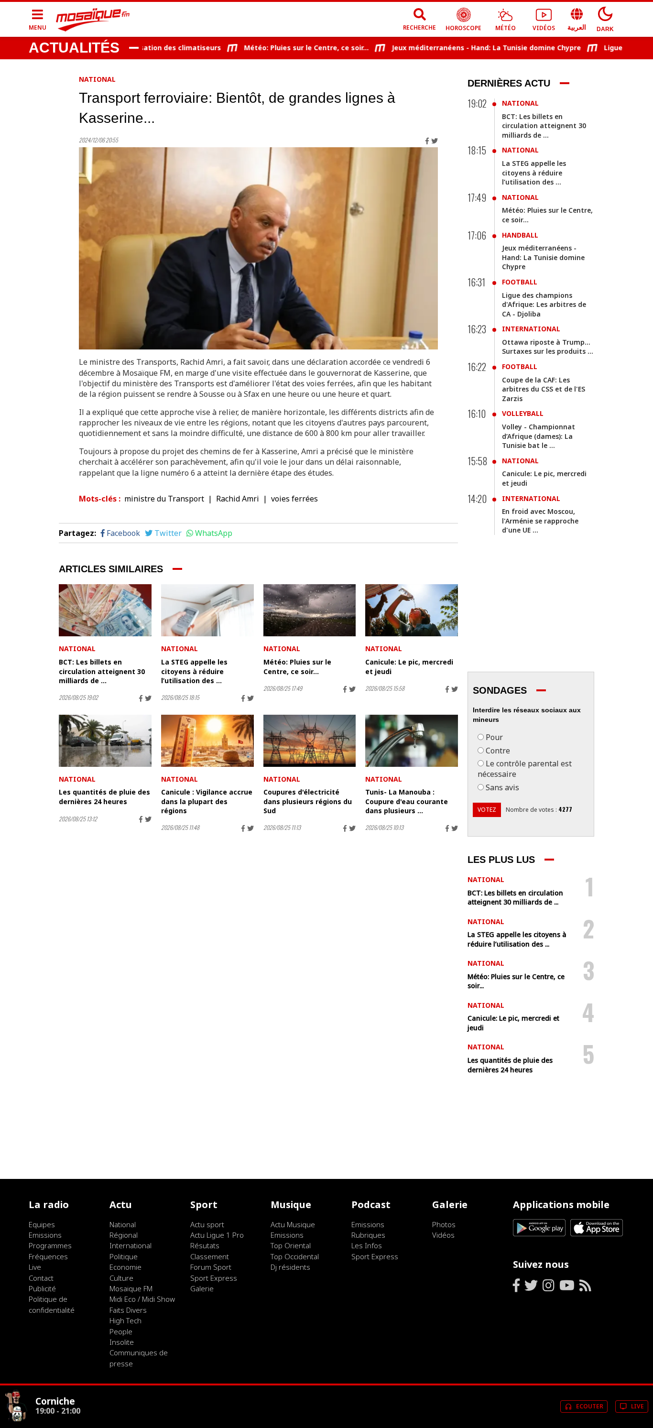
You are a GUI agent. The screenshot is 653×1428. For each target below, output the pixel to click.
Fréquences (48, 1256)
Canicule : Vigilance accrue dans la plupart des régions (206, 801)
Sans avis (502, 787)
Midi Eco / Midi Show (142, 1299)
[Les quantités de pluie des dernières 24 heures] (105, 741)
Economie (125, 1267)
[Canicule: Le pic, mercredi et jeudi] (411, 610)
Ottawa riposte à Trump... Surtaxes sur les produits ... (547, 347)
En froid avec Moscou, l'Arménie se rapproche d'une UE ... (540, 520)
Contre (498, 750)
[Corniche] (16, 1419)
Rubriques (368, 1235)
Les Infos (366, 1245)
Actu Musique (293, 1224)
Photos (444, 1224)
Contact (41, 1278)
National (97, 79)
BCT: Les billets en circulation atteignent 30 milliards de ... (102, 671)
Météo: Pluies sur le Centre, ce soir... (284, 47)
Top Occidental (295, 1256)
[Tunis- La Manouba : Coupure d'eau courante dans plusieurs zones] (411, 741)
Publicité (42, 1288)
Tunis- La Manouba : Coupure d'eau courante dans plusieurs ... (406, 801)
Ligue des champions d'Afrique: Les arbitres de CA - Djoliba (544, 304)
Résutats (204, 1245)
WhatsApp (213, 533)
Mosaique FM (130, 1288)
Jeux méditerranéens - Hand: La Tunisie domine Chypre (464, 47)
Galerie (202, 1288)
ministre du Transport (164, 498)
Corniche (55, 1401)
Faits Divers (128, 1310)
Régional (123, 1235)
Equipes (42, 1224)
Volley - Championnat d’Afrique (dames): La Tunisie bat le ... (538, 436)
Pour (494, 737)
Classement (209, 1256)
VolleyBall (523, 413)
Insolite (121, 1342)
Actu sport (207, 1224)
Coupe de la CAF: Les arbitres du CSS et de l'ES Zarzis (543, 389)
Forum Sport (210, 1267)
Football (519, 281)
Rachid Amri (237, 498)
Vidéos (443, 1235)
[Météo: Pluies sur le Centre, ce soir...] (309, 610)
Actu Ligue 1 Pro (217, 1235)
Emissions (45, 1235)
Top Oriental (291, 1245)
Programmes (50, 1245)
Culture (121, 1278)
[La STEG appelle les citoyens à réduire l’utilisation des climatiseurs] (207, 610)
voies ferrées (294, 498)
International (531, 328)
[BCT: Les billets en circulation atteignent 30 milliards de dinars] (105, 610)
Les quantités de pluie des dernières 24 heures (104, 796)
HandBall (520, 235)
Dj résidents (290, 1267)
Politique (123, 1256)
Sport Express (213, 1278)
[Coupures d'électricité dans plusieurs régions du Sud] (309, 741)
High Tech (125, 1320)
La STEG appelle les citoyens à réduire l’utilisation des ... (194, 671)
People (120, 1331)
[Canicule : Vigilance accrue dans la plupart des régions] (207, 741)
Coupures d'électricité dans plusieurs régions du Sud (307, 801)
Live (35, 1267)
